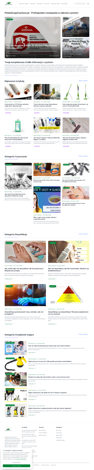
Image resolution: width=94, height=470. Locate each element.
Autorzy (41, 427)
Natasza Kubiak (8, 101)
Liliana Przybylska (67, 101)
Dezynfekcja (40, 3)
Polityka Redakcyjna (45, 465)
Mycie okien (46, 3)
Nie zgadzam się (16, 462)
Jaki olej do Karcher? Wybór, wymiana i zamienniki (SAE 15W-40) (29, 436)
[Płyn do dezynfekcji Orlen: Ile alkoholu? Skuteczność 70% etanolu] (33, 37)
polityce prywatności (21, 459)
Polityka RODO (36, 465)
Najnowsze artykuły (23, 3)
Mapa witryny (53, 465)
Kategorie (59, 427)
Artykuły (24, 427)
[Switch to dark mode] (88, 3)
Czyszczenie (32, 3)
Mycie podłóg (64, 3)
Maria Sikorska (37, 101)
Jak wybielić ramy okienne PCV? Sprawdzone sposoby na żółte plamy (29, 442)
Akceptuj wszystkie (16, 465)
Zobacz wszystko (83, 80)
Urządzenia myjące (55, 3)
